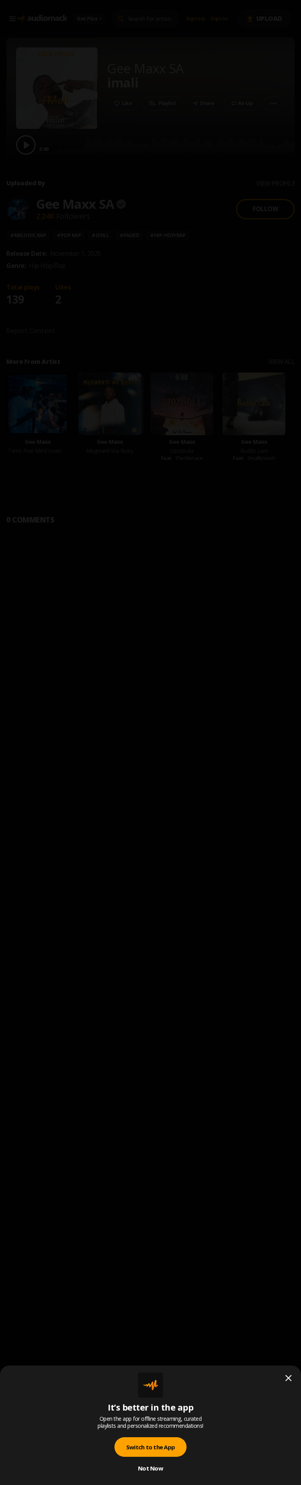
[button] (150, 742)
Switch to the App (150, 1447)
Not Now (150, 1468)
